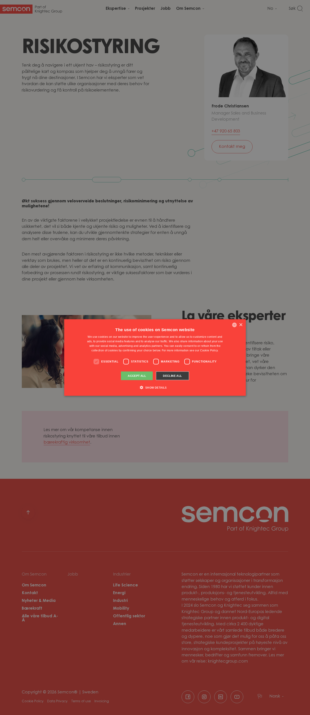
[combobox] (234, 325)
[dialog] (155, 357)
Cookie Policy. (209, 350)
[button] (155, 387)
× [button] (240, 324)
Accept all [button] (137, 375)
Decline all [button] (172, 375)
